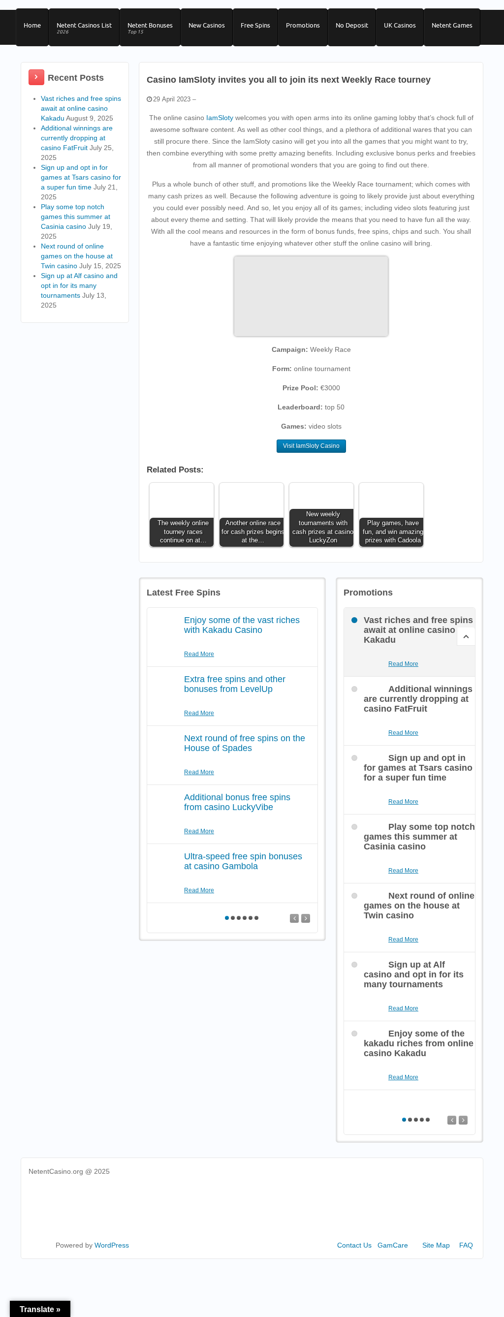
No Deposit (352, 25)
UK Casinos (400, 25)
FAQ (466, 1245)
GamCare (393, 1245)
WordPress (111, 1245)
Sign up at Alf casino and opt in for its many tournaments (79, 285)
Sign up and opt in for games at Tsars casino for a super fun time (81, 177)
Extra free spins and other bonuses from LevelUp (234, 684)
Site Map (436, 1245)
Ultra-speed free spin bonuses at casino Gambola (243, 861)
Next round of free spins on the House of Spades (244, 743)
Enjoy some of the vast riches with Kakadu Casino (242, 625)
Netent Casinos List (84, 28)
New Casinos (207, 25)
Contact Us (354, 1245)
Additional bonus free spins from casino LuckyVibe (237, 802)
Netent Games (452, 25)
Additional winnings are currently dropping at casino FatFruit (77, 138)
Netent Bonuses (150, 28)
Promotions (303, 25)
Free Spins (255, 25)
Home (32, 25)
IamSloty (219, 118)
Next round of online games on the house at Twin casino (77, 256)
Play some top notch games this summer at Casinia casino (75, 216)
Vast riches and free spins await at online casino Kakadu (81, 108)
